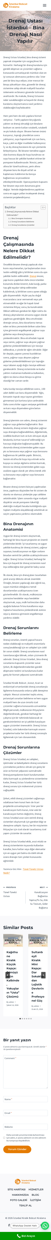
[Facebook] (9, 1225)
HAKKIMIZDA (20, 1194)
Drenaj (33, 276)
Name (8, 1099)
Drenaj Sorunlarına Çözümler (23, 225)
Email (8, 1113)
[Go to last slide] (7, 975)
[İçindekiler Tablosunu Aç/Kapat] (42, 207)
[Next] (43, 975)
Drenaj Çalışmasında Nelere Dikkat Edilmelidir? (23, 213)
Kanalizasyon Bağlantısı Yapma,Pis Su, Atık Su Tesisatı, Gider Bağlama (38, 897)
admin (11, 1002)
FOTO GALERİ (18, 1200)
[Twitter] (20, 1225)
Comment (10, 1058)
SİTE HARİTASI (17, 1189)
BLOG (35, 1194)
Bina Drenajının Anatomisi (21, 218)
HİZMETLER (36, 1189)
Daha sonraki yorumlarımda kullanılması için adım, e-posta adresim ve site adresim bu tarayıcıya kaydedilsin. (26, 1138)
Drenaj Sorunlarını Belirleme (22, 221)
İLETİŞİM (35, 1200)
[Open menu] (44, 5)
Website (8, 1127)
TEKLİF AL (25, 1205)
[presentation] (13, 940)
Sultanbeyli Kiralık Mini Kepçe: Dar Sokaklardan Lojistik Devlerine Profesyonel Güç (38, 976)
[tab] (20, 1018)
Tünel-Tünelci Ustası (10, 892)
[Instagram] (31, 1225)
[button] (45, 1226)
